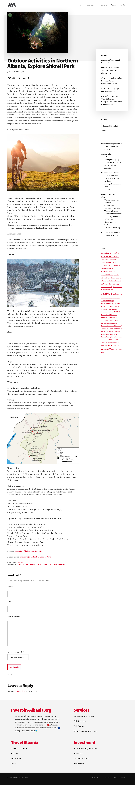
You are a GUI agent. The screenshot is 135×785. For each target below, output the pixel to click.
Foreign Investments (112, 184)
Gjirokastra (110, 309)
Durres (111, 284)
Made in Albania (81, 759)
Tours (13, 764)
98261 (9, 674)
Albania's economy (108, 260)
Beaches (15, 753)
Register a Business (112, 208)
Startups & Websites (112, 178)
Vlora (111, 349)
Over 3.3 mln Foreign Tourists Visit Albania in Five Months (111, 70)
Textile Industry (111, 176)
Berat (108, 278)
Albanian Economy (110, 265)
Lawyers (107, 189)
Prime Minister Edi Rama (109, 334)
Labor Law (108, 219)
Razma (38, 564)
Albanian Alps (23, 564)
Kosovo (104, 326)
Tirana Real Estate (111, 235)
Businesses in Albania (110, 173)
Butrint (109, 281)
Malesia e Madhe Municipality (29, 551)
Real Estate (79, 764)
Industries (78, 753)
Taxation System (111, 211)
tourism (104, 346)
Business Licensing (112, 228)
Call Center (79, 726)
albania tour (105, 268)
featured (32, 564)
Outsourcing (106, 154)
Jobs (106, 187)
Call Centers (109, 181)
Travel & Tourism (19, 748)
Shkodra (45, 564)
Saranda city (106, 337)
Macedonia (110, 326)
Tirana (116, 340)
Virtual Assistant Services (85, 731)
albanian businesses (108, 262)
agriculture (105, 253)
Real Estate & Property (110, 232)
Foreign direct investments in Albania (111, 297)
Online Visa (109, 205)
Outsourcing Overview (84, 716)
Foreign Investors (107, 306)
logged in (21, 691)
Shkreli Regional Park (41, 557)
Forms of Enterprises (113, 214)
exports (110, 289)
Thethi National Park (57, 564)
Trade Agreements (112, 216)
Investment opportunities (111, 144)
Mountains (16, 759)
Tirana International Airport (110, 342)
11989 (103, 130)
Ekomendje (25, 557)
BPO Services (109, 157)
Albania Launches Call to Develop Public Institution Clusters (111, 81)
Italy (111, 323)
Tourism (20, 562)
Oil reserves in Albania (113, 331)
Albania (115, 256)
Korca (115, 323)
